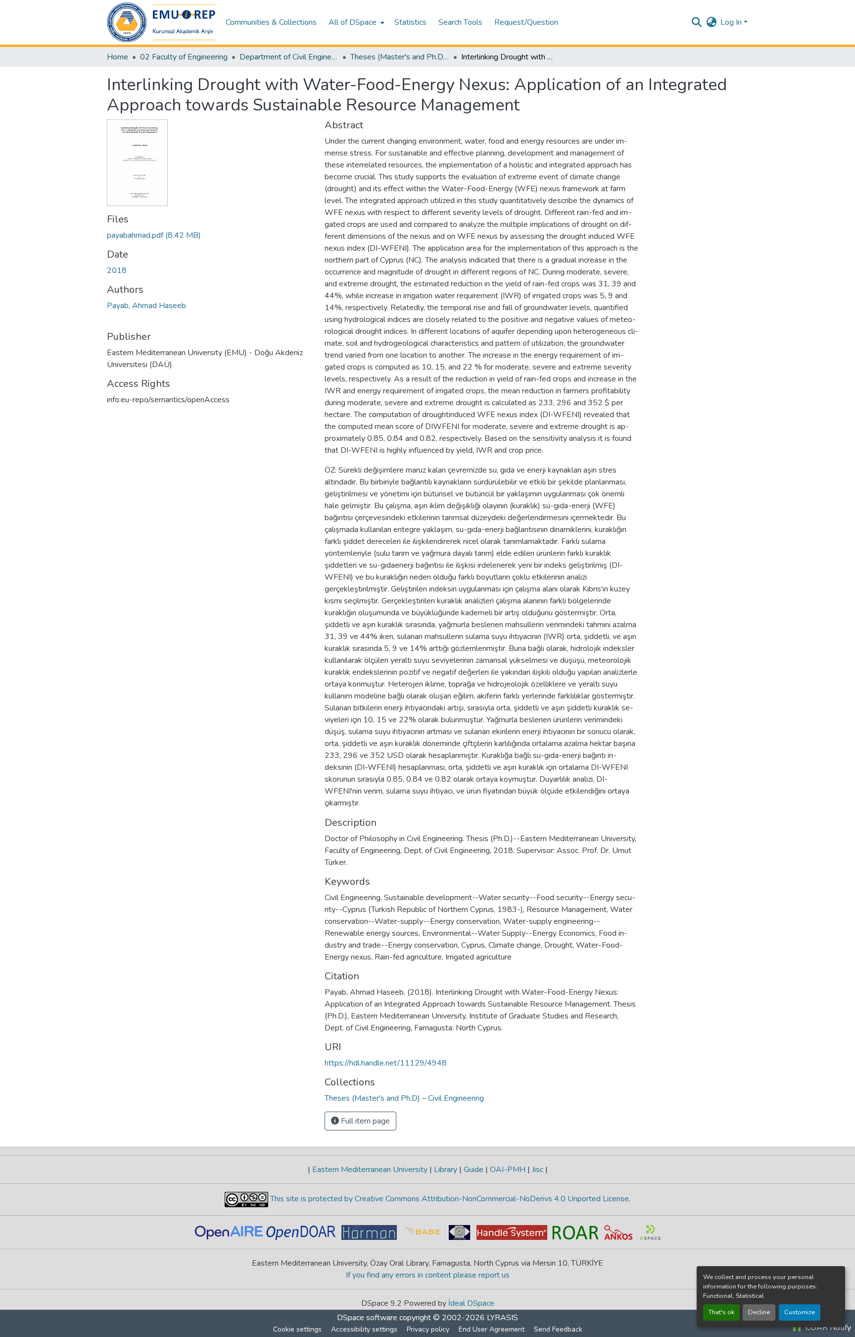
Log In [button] (732, 22)
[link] (210, 235)
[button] (161, 22)
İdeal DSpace (471, 1303)
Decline (759, 1312)
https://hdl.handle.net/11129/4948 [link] (386, 1063)
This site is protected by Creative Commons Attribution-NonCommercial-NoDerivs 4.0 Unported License (448, 1198)
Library (445, 1169)
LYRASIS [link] (502, 1317)
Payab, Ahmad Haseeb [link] (146, 305)
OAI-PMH (507, 1169)
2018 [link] (117, 270)
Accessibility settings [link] (364, 1329)
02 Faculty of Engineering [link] (184, 57)
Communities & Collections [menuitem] (271, 22)
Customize (799, 1312)
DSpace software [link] (367, 1317)
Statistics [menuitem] (410, 22)
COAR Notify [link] (827, 1327)
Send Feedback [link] (558, 1329)
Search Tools (460, 22)
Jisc (537, 1169)
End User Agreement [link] (491, 1329)
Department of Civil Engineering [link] (288, 57)
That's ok (721, 1312)
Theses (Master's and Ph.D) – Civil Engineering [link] (399, 57)
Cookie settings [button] (297, 1329)
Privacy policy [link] (428, 1329)
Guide (473, 1169)
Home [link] (117, 57)
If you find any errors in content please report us (428, 1275)
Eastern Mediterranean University (369, 1169)
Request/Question (526, 22)
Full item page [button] (364, 1121)
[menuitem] (355, 22)
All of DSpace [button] (353, 22)
